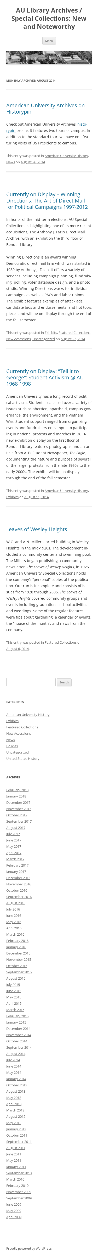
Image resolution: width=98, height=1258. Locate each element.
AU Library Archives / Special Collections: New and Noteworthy (49, 18)
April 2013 (13, 1104)
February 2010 (17, 1185)
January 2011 (16, 1166)
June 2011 (13, 1154)
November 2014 (18, 1034)
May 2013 (13, 1097)
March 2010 (15, 1179)
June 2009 (13, 1204)
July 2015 (13, 984)
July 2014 (13, 1060)
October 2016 (16, 890)
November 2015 (18, 959)
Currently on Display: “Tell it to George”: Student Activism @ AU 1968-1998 (45, 377)
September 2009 (19, 1198)
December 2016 (18, 877)
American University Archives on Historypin (45, 108)
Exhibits (51, 332)
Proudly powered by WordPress (29, 1248)
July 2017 (13, 834)
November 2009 (18, 1191)
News (10, 162)
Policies (12, 746)
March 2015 (15, 1009)
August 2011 (15, 1147)
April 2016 (13, 928)
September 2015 (19, 972)
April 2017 (13, 852)
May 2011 (13, 1160)
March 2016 (15, 934)
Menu (49, 41)
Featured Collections (74, 332)
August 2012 (15, 1116)
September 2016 (19, 896)
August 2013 (15, 1091)
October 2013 (16, 1085)
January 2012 (16, 1129)
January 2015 (16, 1022)
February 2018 (17, 790)
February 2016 (17, 940)
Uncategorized (43, 338)
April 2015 (13, 1003)
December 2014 (18, 1028)
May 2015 (13, 997)
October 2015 (16, 965)
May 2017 (13, 846)
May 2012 (13, 1122)
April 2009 (13, 1217)
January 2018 (16, 796)
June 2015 (13, 991)
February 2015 (17, 1016)
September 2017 (19, 821)
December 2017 (18, 802)
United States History (22, 758)
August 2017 (15, 827)
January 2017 (16, 871)
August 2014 (15, 1053)
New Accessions (18, 338)
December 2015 (18, 953)
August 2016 (15, 903)
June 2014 (13, 1066)
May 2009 (13, 1210)
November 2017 (18, 808)
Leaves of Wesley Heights (36, 529)
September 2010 (19, 1173)
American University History (66, 155)
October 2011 (16, 1135)
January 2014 (16, 1078)
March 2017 (15, 859)
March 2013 (15, 1110)
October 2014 (16, 1041)
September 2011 (19, 1141)
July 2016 (13, 909)
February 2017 (17, 865)
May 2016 (13, 921)
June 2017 (13, 840)
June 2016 (13, 915)
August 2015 (15, 978)
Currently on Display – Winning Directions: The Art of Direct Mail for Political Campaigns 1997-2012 (47, 200)
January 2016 (16, 947)
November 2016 (18, 884)
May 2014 (13, 1072)
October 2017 (16, 815)
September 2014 (19, 1047)
